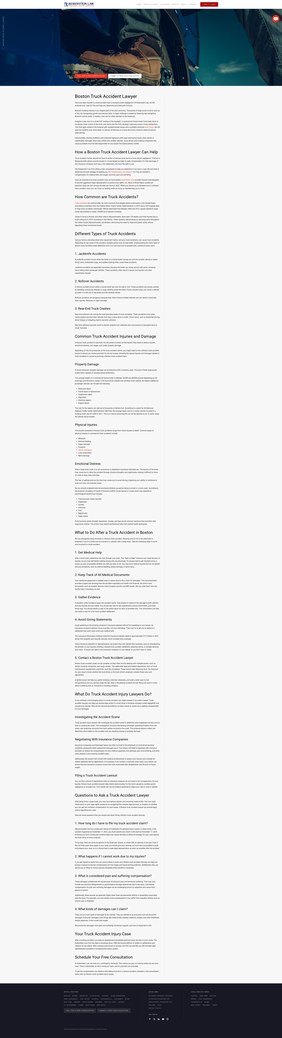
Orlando (98, 1002)
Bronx (75, 996)
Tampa (81, 1005)
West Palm (90, 1005)
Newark (77, 1002)
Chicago (105, 996)
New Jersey (196, 1005)
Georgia (95, 999)
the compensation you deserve (120, 172)
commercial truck (127, 180)
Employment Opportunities (160, 1002)
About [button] (184, 4)
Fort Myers (85, 999)
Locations (165, 4)
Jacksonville (106, 999)
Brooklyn (84, 996)
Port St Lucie (110, 1002)
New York (68, 1002)
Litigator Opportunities (159, 999)
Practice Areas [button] (151, 4)
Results (175, 4)
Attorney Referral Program (161, 996)
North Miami (88, 1002)
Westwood (101, 1005)
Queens (121, 1002)
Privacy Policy (155, 1008)
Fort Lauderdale (71, 999)
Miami (127, 999)
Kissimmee (118, 999)
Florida (194, 996)
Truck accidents (81, 203)
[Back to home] (79, 4)
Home (139, 4)
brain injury (149, 127)
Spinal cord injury (85, 450)
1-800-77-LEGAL (209, 4)
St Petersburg (70, 1005)
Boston (67, 996)
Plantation (95, 996)
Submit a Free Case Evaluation (124, 76)
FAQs (159, 1005)
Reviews (152, 1005)
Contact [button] (193, 4)
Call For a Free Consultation (91, 76)
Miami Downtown (118, 996)
